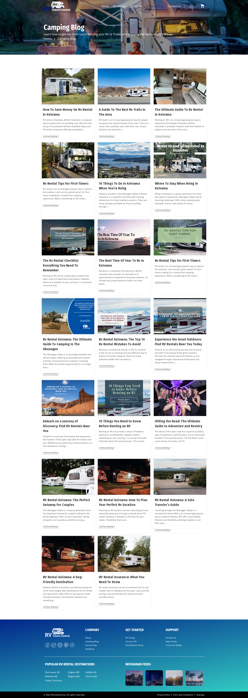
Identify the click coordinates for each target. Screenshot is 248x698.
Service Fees (91, 645)
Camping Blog (154, 6)
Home (105, 6)
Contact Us (174, 6)
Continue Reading (51, 136)
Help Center (171, 641)
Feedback (89, 649)
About (88, 637)
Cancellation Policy (134, 645)
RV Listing (130, 637)
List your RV (131, 641)
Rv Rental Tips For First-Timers (66, 183)
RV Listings (119, 6)
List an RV (136, 6)
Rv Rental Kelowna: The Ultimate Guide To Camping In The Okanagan (67, 344)
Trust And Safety (174, 645)
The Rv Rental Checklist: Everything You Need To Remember (61, 265)
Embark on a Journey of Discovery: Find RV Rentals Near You (66, 426)
